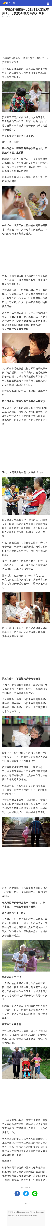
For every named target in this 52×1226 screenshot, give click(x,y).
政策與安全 (20, 1215)
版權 (35, 1215)
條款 (27, 1215)
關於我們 (11, 1215)
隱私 (31, 1215)
